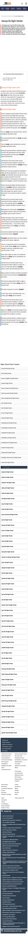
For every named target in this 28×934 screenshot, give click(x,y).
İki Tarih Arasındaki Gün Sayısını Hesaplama (6, 761)
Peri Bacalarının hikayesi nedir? (10, 870)
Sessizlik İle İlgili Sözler (8, 368)
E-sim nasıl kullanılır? (8, 818)
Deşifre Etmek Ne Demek (9, 834)
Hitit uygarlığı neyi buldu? (9, 904)
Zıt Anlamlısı (4, 804)
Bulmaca (3, 792)
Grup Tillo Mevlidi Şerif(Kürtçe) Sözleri (12, 868)
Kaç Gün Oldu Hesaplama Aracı (19, 757)
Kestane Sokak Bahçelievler (10, 886)
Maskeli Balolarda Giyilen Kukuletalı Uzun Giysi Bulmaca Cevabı (14, 855)
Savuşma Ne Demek (8, 921)
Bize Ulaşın (5, 750)
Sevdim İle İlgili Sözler (7, 447)
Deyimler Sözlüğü (6, 794)
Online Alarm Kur (6, 756)
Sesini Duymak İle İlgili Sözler (9, 393)
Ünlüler (17, 790)
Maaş (16, 767)
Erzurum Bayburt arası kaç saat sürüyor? (13, 881)
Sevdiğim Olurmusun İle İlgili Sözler (11, 457)
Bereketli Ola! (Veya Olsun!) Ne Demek (12, 884)
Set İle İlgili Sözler (6, 373)
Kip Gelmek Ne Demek (8, 816)
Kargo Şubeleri (19, 779)
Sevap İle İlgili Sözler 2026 (9, 78)
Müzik (16, 788)
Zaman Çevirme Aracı (21, 754)
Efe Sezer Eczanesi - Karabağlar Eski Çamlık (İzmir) (14, 889)
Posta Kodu (18, 771)
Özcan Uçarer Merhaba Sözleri (10, 839)
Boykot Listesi (5, 807)
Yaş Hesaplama (5, 758)
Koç (3, 8)
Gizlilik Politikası (6, 742)
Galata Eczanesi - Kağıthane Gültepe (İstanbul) (14, 877)
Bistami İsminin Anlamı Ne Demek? (11, 865)
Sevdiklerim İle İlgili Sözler (8, 437)
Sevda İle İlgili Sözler (7, 418)
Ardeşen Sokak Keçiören (9, 852)
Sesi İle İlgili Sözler (6, 408)
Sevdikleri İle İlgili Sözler (8, 433)
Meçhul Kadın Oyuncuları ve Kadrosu (12, 820)
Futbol (16, 784)
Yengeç (19, 8)
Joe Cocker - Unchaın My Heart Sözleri (12, 906)
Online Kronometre (6, 754)
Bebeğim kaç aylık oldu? (6, 766)
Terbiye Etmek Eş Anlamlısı (9, 895)
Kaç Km (17, 792)
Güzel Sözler (10, 16)
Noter (3, 798)
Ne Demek (4, 786)
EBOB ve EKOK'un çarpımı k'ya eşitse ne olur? (14, 910)
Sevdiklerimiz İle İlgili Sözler (9, 442)
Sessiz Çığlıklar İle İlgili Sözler (9, 378)
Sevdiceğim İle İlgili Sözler (8, 428)
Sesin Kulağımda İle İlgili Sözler (10, 398)
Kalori (16, 794)
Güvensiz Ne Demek (8, 893)
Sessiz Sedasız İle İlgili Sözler (9, 388)
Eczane (3, 790)
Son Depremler (19, 773)
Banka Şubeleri (5, 806)
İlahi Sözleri (4, 784)
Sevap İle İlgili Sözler (19, 16)
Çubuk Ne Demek (7, 902)
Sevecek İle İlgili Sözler (7, 462)
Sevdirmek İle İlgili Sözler (8, 452)
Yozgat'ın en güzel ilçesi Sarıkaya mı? (12, 827)
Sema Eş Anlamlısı (7, 832)
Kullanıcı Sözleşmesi (7, 744)
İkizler (13, 8)
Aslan (24, 8)
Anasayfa (3, 16)
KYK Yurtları (18, 777)
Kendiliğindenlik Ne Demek (9, 841)
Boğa (7, 8)
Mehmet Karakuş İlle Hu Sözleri (11, 846)
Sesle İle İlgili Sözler (7, 383)
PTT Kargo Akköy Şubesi (9, 916)
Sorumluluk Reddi (6, 748)
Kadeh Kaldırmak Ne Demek (10, 918)
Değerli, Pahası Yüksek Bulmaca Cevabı (12, 879)
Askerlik (17, 781)
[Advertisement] (14, 57)
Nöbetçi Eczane (19, 775)
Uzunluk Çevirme (6, 769)
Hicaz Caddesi (6, 897)
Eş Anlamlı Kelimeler (7, 788)
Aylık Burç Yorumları (20, 765)
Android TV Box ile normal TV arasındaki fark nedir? (14, 858)
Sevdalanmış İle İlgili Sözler (9, 423)
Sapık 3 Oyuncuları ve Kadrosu (10, 850)
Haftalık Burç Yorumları (18, 762)
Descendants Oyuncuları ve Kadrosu (12, 912)
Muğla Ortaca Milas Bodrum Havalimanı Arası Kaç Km (14, 825)
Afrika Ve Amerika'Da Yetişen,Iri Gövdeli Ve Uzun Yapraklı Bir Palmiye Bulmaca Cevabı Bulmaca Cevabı (15, 862)
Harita (3, 802)
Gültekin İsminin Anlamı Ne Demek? (11, 891)
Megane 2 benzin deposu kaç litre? (11, 926)
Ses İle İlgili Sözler (6, 403)
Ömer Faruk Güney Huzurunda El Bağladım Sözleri (13, 873)
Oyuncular (4, 800)
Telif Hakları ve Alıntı (7, 746)
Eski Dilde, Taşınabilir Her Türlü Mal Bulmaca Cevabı (14, 837)
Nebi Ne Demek (6, 875)
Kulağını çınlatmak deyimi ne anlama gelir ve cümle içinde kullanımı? (14, 923)
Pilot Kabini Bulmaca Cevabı (10, 908)
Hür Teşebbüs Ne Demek (9, 822)
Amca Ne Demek (7, 848)
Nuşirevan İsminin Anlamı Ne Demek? (12, 843)
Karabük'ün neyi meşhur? (9, 914)
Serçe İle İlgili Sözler (7, 413)
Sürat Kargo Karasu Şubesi (9, 830)
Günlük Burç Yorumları (21, 760)
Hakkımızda (5, 740)
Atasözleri (17, 786)
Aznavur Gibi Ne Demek (8, 900)
